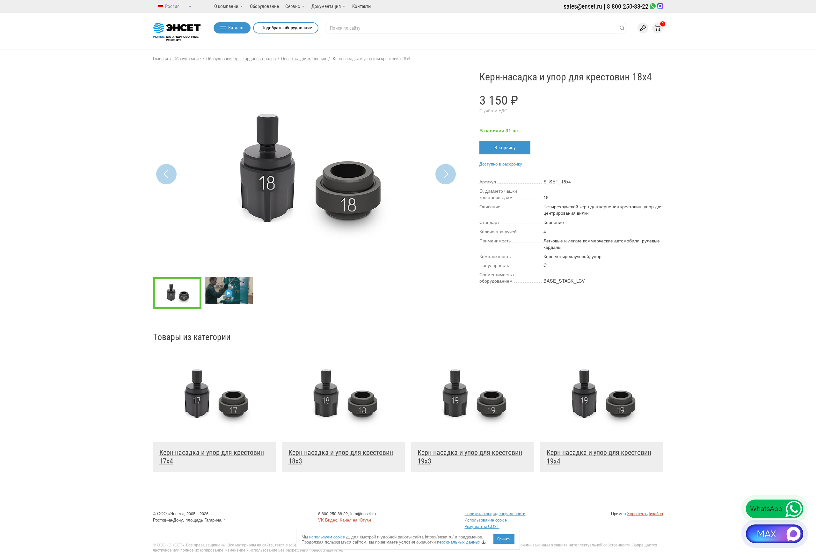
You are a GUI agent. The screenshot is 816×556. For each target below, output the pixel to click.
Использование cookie (485, 520)
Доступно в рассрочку (500, 163)
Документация (326, 6)
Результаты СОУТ (481, 526)
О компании (226, 6)
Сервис (292, 6)
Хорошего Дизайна (645, 513)
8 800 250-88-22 (627, 6)
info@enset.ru (363, 513)
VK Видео (327, 520)
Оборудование (264, 6)
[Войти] (643, 28)
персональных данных (458, 542)
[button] (445, 174)
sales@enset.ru (583, 6)
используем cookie (327, 537)
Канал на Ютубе (355, 520)
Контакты (361, 6)
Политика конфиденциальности (494, 513)
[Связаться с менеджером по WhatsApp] (653, 6)
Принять (504, 539)
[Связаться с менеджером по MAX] (660, 6)
